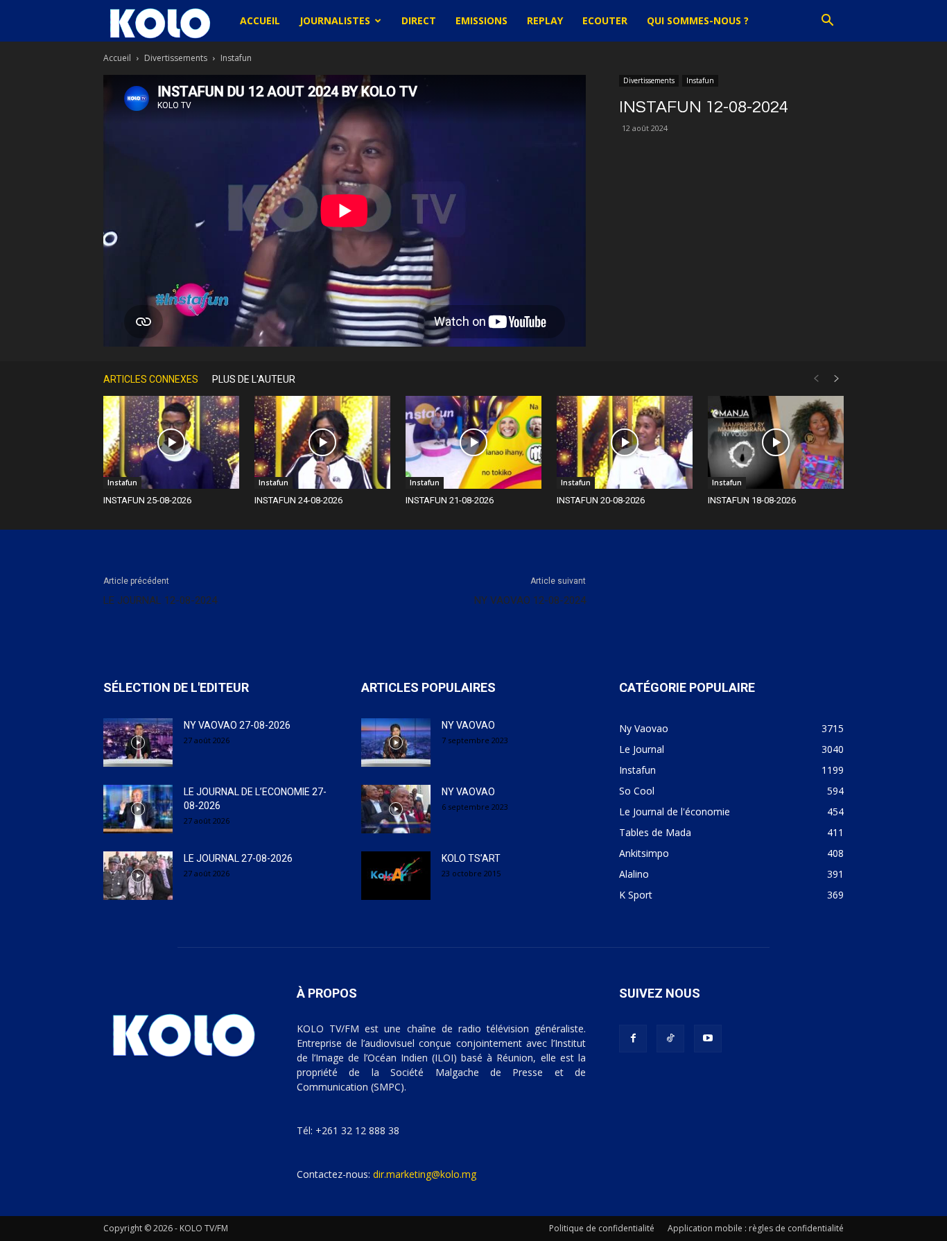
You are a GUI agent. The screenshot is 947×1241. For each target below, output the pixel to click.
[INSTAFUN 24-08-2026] (322, 442)
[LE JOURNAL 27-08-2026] (138, 875)
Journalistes (334, 20)
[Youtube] (708, 1038)
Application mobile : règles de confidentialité (756, 1228)
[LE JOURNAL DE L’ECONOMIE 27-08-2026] (138, 809)
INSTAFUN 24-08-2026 (298, 500)
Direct (418, 20)
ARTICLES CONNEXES (150, 379)
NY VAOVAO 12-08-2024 (530, 600)
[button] (827, 21)
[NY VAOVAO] (396, 742)
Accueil (260, 20)
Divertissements (175, 58)
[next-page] (837, 379)
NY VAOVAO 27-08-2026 (237, 725)
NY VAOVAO (468, 725)
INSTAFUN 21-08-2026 (450, 500)
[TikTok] (670, 1038)
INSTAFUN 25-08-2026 (147, 500)
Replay (545, 20)
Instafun (700, 80)
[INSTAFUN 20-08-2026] (625, 442)
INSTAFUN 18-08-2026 (752, 500)
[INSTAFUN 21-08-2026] (473, 442)
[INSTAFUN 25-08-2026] (171, 442)
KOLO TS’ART (471, 858)
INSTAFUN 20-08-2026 (601, 500)
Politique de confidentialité (601, 1228)
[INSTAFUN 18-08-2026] (776, 442)
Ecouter (604, 20)
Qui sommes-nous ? (698, 20)
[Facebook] (633, 1038)
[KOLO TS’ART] (396, 875)
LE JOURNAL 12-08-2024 (160, 600)
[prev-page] (816, 379)
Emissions (481, 20)
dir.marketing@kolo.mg (424, 1174)
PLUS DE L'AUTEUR (253, 379)
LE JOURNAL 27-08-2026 (238, 858)
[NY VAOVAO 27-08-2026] (138, 742)
